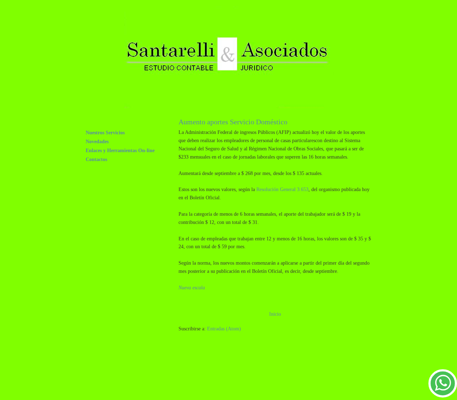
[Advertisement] (241, 378)
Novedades (97, 141)
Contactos (96, 159)
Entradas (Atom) (224, 328)
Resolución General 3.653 (282, 189)
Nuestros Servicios (105, 132)
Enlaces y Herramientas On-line (120, 150)
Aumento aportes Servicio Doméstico (233, 122)
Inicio (275, 314)
